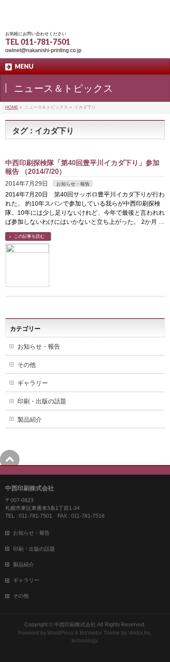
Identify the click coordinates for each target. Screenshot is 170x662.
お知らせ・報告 (73, 183)
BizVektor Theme (100, 633)
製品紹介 (29, 419)
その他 (26, 364)
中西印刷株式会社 (75, 625)
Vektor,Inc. (140, 633)
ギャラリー (32, 382)
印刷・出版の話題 (41, 401)
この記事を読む (29, 236)
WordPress (61, 633)
